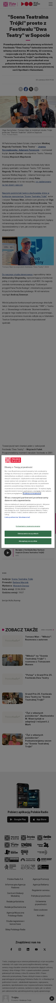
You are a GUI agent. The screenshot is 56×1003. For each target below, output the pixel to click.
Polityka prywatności (32, 493)
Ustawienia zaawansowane (28, 526)
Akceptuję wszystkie (28, 541)
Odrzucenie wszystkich (28, 534)
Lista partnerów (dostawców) (17, 517)
